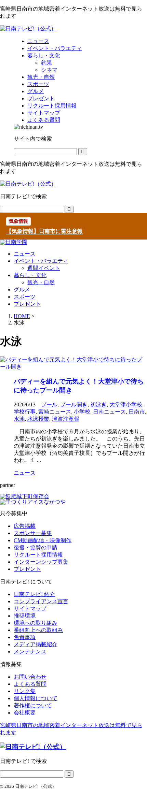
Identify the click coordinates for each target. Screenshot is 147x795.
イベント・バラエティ (41, 261)
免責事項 (25, 637)
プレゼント (27, 304)
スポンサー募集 (33, 533)
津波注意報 (65, 419)
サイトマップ (30, 608)
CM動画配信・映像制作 (42, 540)
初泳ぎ (98, 404)
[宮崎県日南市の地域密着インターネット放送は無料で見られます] (28, 28)
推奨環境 (25, 616)
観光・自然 (41, 282)
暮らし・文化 (30, 275)
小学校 (82, 412)
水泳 (19, 419)
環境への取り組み (35, 623)
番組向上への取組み (38, 630)
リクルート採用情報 (38, 555)
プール (49, 404)
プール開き (74, 404)
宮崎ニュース (54, 412)
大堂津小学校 (125, 404)
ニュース (25, 254)
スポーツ (25, 297)
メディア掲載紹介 (35, 644)
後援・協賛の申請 (35, 547)
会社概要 (25, 713)
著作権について (33, 705)
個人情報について (35, 698)
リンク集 (25, 691)
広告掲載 (25, 526)
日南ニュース (109, 412)
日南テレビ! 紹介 (34, 594)
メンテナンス (30, 651)
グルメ (22, 289)
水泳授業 (38, 419)
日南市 (137, 412)
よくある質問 (30, 684)
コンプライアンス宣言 (41, 601)
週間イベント (43, 268)
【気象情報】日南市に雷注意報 (44, 231)
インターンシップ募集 (41, 562)
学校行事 (25, 412)
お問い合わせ (30, 677)
